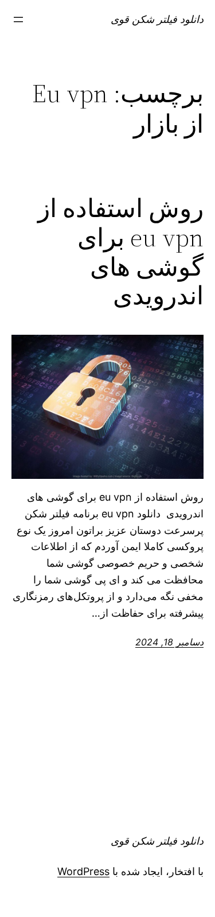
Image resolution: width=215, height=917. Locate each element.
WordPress (83, 871)
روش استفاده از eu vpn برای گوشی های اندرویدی (121, 252)
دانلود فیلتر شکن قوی (157, 19)
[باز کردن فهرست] (18, 19)
